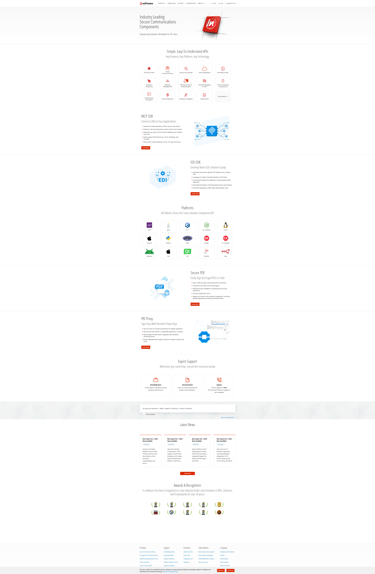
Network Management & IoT (149, 559)
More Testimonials (227, 417)
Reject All (221, 570)
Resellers (186, 562)
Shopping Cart (188, 559)
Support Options (169, 559)
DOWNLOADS (172, 3)
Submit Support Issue (171, 562)
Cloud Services (144, 562)
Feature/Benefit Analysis (206, 559)
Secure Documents (146, 565)
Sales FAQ (186, 555)
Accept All (230, 570)
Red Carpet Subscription (206, 552)
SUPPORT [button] (180, 3)
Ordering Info (188, 552)
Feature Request (169, 565)
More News (187, 473)
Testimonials (224, 559)
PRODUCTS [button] (161, 3)
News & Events (225, 565)
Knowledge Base (169, 552)
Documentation (169, 555)
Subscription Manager (205, 555)
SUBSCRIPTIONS (191, 3)
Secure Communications (148, 552)
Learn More (145, 148)
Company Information (227, 552)
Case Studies (224, 562)
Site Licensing (203, 562)
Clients (222, 555)
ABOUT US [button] (201, 3)
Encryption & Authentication (149, 555)
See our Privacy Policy (170, 571)
